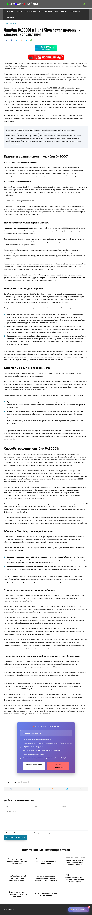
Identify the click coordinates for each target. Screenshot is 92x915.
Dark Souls (11, 11)
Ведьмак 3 (64, 11)
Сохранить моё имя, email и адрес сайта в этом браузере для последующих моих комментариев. (35, 833)
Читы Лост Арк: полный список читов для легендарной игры (16, 878)
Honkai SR (48, 11)
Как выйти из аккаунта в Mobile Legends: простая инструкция (46, 861)
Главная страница (10, 23)
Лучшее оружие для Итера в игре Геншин (46, 894)
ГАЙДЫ (32, 4)
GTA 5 (40, 11)
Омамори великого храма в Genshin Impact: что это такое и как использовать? (46, 878)
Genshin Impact (30, 11)
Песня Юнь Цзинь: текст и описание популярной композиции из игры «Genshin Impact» (75, 861)
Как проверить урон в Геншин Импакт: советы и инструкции (17, 861)
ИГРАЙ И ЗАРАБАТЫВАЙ (58, 766)
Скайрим (10, 17)
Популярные (75, 11)
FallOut (19, 11)
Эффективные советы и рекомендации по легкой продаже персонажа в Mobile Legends (75, 878)
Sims (56, 11)
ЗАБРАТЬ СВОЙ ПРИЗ (34, 765)
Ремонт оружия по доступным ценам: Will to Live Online (16, 894)
